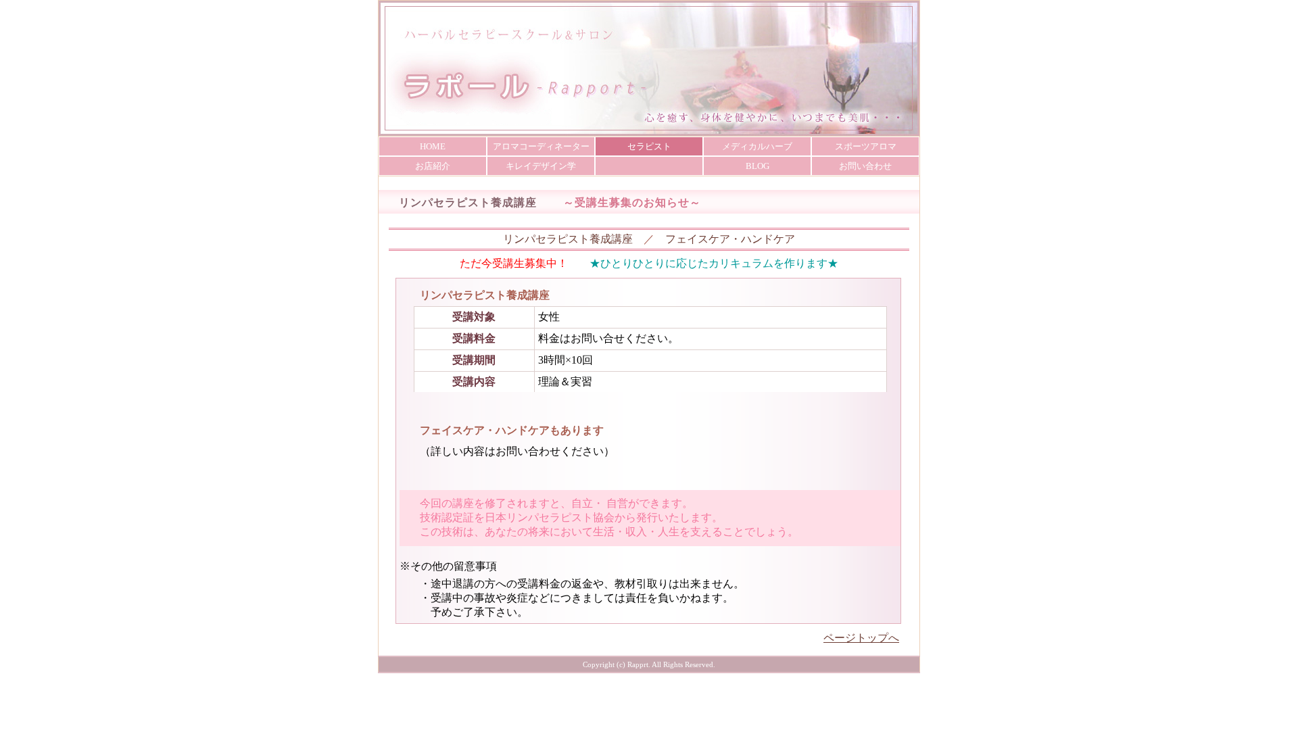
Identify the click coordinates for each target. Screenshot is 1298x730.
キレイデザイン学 (541, 166)
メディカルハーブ (757, 146)
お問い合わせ (865, 166)
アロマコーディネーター (541, 146)
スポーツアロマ (865, 146)
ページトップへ (861, 637)
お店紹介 (432, 166)
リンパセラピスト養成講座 (568, 239)
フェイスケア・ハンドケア (730, 239)
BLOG (757, 166)
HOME (433, 146)
